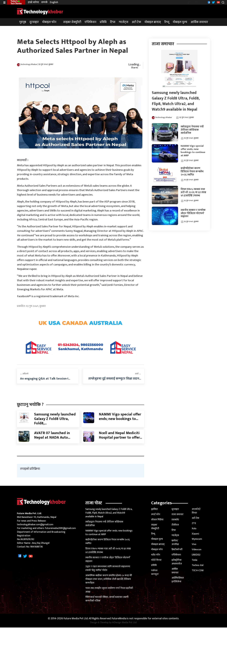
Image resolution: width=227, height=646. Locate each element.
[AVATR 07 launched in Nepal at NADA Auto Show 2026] (24, 436)
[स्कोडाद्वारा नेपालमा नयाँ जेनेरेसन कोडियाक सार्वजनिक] (165, 132)
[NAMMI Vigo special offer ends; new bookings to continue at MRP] (88, 417)
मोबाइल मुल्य (180, 22)
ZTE (194, 523)
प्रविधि (103, 22)
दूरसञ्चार (34, 22)
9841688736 (36, 547)
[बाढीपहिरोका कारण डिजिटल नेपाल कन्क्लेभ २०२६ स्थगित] (165, 174)
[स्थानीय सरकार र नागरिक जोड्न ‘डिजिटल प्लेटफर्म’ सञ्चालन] (165, 216)
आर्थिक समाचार (199, 22)
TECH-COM (198, 570)
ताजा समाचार (177, 514)
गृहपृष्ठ (22, 22)
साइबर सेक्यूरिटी (72, 22)
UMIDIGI (196, 555)
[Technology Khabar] (40, 11)
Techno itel (197, 565)
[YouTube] (218, 2)
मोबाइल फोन (49, 22)
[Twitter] (213, 2)
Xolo (194, 528)
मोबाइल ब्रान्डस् (153, 22)
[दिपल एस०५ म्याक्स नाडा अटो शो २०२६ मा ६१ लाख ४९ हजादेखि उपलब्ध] (165, 195)
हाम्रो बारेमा (33, 2)
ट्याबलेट (175, 520)
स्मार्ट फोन (155, 514)
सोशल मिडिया (157, 520)
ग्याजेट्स (123, 22)
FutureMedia (119, 619)
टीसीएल (175, 525)
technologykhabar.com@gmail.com (35, 524)
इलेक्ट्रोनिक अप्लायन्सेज (177, 562)
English (54, 2)
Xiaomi (195, 534)
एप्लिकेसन (90, 22)
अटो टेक (136, 22)
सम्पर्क (44, 2)
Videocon (196, 549)
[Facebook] (208, 2)
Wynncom (197, 539)
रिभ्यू (166, 22)
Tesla (194, 560)
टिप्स (112, 22)
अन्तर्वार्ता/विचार (196, 511)
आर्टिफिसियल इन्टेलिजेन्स (178, 580)
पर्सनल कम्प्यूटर (155, 572)
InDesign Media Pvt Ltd (124, 622)
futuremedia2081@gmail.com (60, 528)
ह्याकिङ (154, 509)
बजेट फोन (155, 555)
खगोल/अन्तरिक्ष (175, 542)
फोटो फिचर (156, 560)
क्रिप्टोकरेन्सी (177, 549)
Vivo (194, 544)
